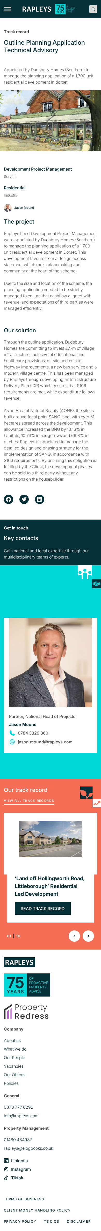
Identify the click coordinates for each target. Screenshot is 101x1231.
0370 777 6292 (18, 1107)
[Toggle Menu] (7, 9)
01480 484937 (18, 1139)
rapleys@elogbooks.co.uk (28, 1148)
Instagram (21, 1169)
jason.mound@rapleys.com (45, 741)
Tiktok (17, 1177)
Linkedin (19, 1160)
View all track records (29, 801)
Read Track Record (43, 908)
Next (88, 936)
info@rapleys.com (21, 1115)
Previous (74, 936)
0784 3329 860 (33, 733)
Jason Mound (23, 724)
